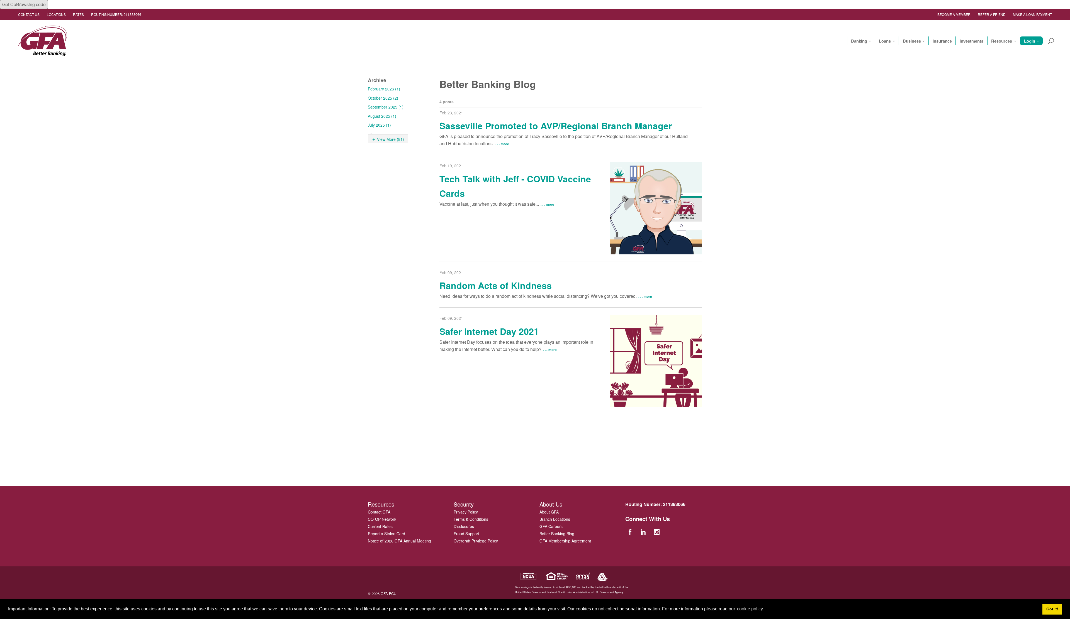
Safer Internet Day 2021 (489, 331)
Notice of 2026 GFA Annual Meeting (399, 541)
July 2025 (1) (379, 125)
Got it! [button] (1052, 609)
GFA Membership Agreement (565, 541)
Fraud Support (466, 533)
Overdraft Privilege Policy (476, 541)
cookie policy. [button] (750, 608)
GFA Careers (551, 526)
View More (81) (390, 139)
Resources (1001, 41)
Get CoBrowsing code (24, 4)
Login (1029, 41)
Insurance (942, 41)
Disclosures (464, 526)
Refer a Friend (992, 14)
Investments (971, 41)
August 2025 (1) (382, 116)
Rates (78, 14)
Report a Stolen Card (386, 533)
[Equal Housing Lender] (556, 575)
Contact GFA (379, 512)
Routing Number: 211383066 (116, 14)
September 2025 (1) (385, 107)
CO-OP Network (382, 519)
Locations (56, 14)
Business (912, 41)
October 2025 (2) (383, 98)
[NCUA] (528, 575)
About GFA (549, 512)
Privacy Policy (466, 512)
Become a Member (954, 14)
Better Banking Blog (556, 533)
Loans (885, 41)
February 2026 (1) (384, 89)
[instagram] (657, 531)
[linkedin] (644, 531)
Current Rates (380, 526)
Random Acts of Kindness (495, 285)
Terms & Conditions (471, 519)
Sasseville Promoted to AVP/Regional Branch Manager (555, 125)
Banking (859, 41)
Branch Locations (554, 519)
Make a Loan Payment (1032, 14)
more (505, 143)
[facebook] (630, 531)
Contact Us (29, 14)
